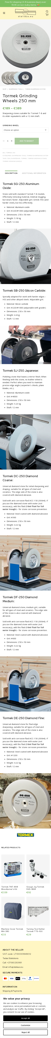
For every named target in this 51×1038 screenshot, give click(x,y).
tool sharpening (13, 158)
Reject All (26, 1032)
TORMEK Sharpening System (35, 89)
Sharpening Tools (15, 89)
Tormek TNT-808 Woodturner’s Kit (9, 888)
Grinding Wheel (11, 125)
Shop (4, 89)
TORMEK (24, 158)
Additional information (34, 173)
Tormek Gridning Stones (37, 158)
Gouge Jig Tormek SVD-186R (35, 888)
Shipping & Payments (12, 991)
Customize (25, 1025)
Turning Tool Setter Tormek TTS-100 (35, 930)
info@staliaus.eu (15, 967)
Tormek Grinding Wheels (12, 161)
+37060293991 (14, 962)
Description (11, 173)
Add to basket (27, 141)
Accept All (25, 1018)
